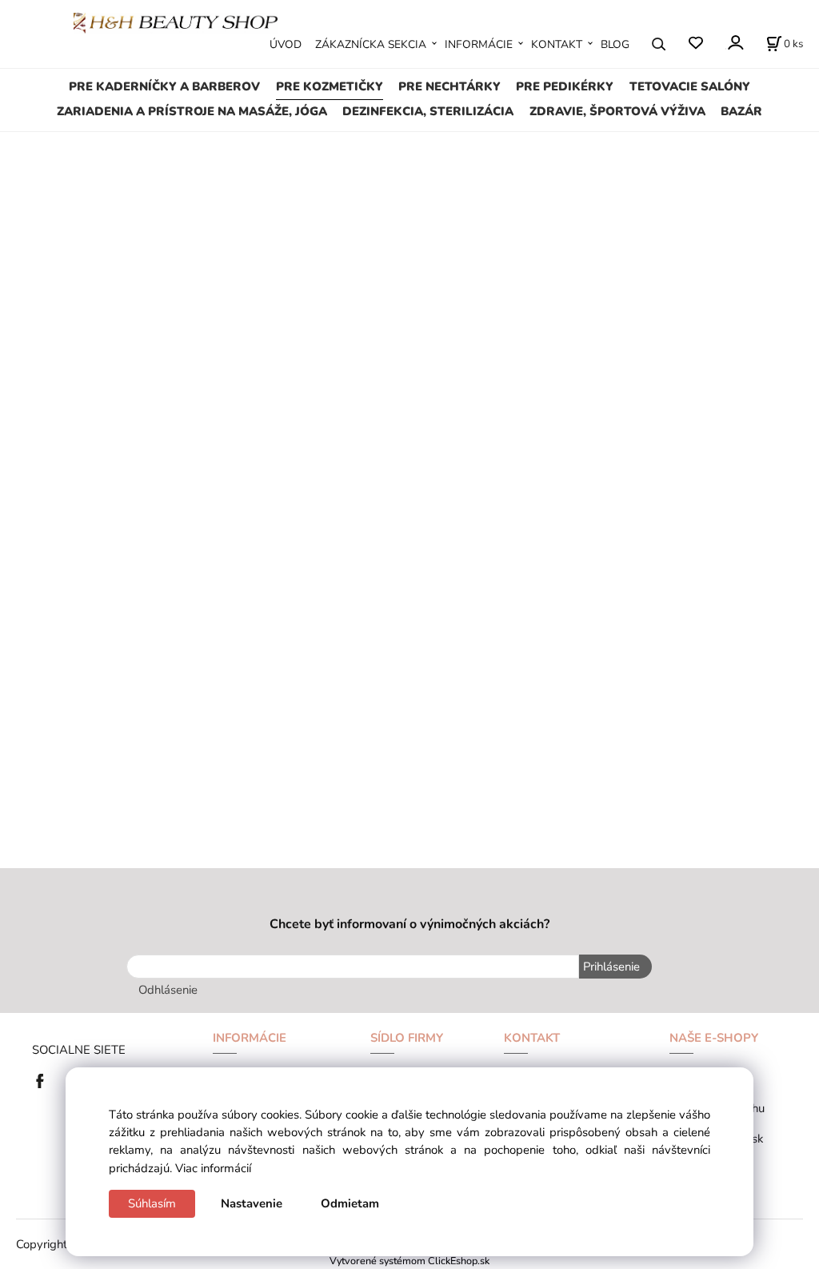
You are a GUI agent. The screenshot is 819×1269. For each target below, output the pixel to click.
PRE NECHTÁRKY (449, 86)
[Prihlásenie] (734, 43)
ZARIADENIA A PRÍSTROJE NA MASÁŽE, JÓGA (192, 111)
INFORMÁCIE (479, 44)
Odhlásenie (168, 990)
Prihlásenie (611, 967)
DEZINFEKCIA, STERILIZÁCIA (427, 111)
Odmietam (350, 1203)
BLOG (615, 44)
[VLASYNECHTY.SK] (44, 1079)
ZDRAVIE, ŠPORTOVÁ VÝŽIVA (617, 111)
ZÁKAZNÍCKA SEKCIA (370, 44)
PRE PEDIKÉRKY (564, 86)
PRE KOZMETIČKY (329, 86)
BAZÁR (741, 111)
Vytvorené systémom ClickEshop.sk (409, 1260)
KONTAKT (556, 44)
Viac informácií (213, 1168)
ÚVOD (286, 44)
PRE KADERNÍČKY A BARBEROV (164, 86)
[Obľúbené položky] (695, 44)
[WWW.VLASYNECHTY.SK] (176, 22)
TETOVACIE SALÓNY (689, 86)
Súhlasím (152, 1203)
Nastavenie (251, 1203)
